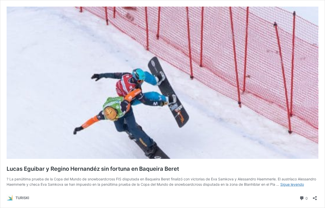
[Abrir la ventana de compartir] (314, 196)
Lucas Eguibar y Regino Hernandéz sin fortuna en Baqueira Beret (93, 168)
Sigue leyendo (292, 184)
